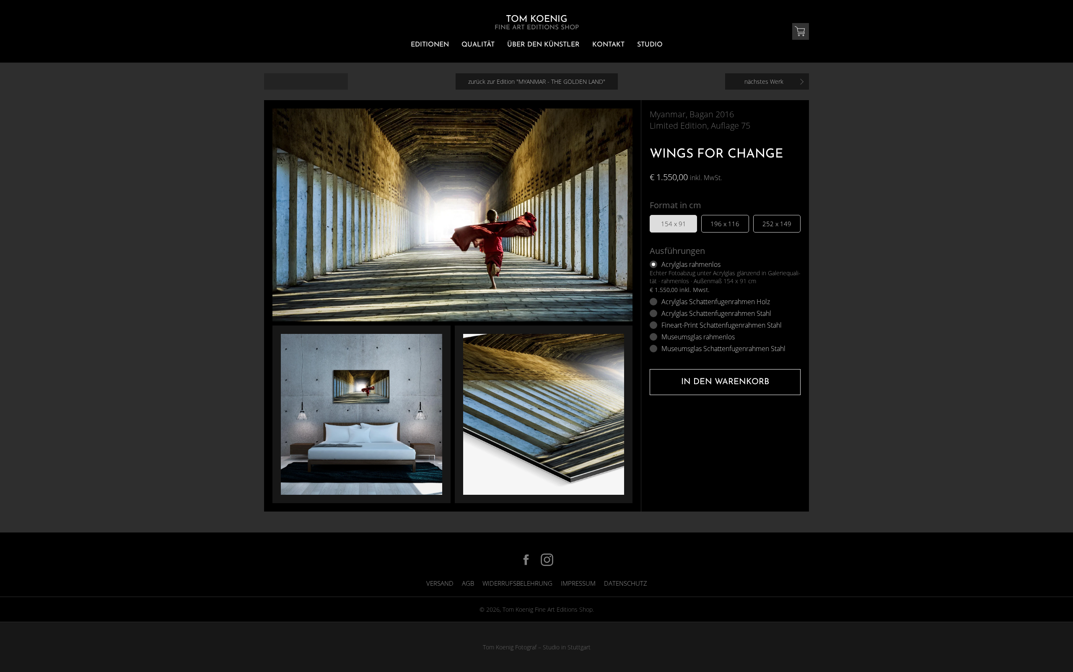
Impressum (578, 583)
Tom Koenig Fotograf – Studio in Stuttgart (537, 647)
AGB (468, 583)
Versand (440, 583)
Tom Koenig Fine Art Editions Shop (548, 609)
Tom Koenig (537, 23)
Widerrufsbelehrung (517, 583)
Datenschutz (625, 583)
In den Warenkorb (725, 382)
